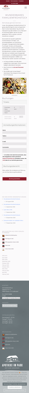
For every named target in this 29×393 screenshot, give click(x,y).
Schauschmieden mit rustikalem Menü (13, 220)
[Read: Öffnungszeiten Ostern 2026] (3, 242)
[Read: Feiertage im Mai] (3, 239)
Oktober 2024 (5, 267)
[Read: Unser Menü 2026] (3, 249)
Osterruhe (7, 245)
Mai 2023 (4, 272)
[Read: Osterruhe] (3, 246)
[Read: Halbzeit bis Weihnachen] (3, 236)
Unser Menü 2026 (9, 248)
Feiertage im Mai (9, 238)
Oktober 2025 (5, 263)
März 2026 (4, 259)
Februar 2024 (5, 270)
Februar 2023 (5, 274)
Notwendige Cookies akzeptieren (15, 384)
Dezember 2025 (6, 261)
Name (4, 130)
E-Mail (4, 141)
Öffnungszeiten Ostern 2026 (12, 242)
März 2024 (4, 268)
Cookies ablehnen (15, 387)
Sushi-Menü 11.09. (8, 209)
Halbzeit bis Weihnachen (11, 235)
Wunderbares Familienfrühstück (12, 199)
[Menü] (25, 7)
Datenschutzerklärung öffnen (14, 390)
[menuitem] (7, 1)
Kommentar (6, 147)
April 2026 (4, 257)
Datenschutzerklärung (8, 158)
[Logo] (12, 7)
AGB (4, 160)
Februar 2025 (5, 265)
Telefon (4, 136)
